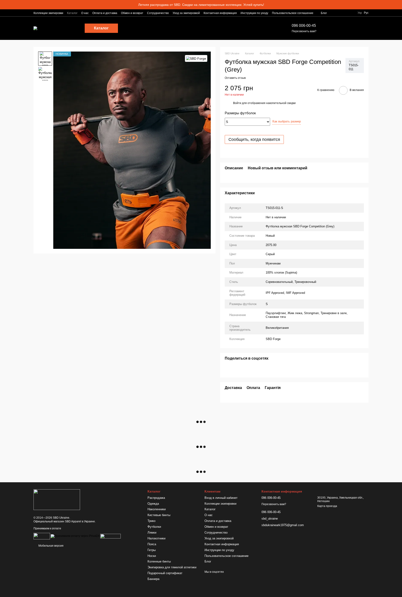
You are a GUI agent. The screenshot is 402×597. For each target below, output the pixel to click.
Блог (324, 13)
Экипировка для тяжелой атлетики (171, 567)
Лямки (151, 532)
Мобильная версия (51, 545)
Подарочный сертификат (164, 573)
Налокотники (156, 538)
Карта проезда (327, 506)
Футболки (154, 526)
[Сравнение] (328, 28)
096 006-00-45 (304, 26)
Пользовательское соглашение (292, 13)
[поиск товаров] (272, 28)
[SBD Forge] (196, 58)
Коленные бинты (159, 561)
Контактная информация (220, 13)
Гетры (151, 550)
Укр (360, 12)
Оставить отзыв (235, 78)
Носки (151, 556)
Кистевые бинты (158, 515)
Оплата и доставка (104, 13)
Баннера (153, 579)
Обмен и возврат (132, 13)
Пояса (151, 544)
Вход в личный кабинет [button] (221, 498)
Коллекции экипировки (48, 13)
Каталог (72, 13)
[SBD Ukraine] (57, 499)
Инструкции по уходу (254, 13)
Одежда (153, 503)
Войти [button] (237, 103)
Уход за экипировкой (186, 13)
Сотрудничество (158, 13)
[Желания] (340, 28)
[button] (398, 4)
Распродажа (156, 498)
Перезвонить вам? (304, 31)
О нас (85, 13)
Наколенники (156, 509)
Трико (151, 521)
